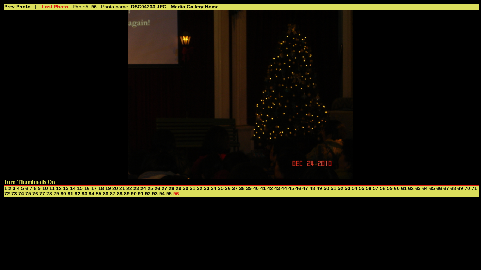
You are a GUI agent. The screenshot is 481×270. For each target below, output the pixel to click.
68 (453, 188)
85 (98, 194)
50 (326, 188)
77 (42, 194)
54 (354, 188)
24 (143, 188)
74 (21, 194)
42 (270, 188)
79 (56, 194)
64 (425, 188)
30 (185, 188)
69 (460, 188)
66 (439, 188)
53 (347, 188)
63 (418, 188)
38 (242, 188)
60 (397, 188)
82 (77, 194)
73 (14, 194)
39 (249, 188)
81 (70, 194)
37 (235, 188)
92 (148, 194)
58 (383, 188)
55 (361, 188)
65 (432, 188)
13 (66, 188)
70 (467, 188)
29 (178, 188)
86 (105, 194)
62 (411, 188)
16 (87, 188)
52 (340, 188)
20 (115, 188)
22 (129, 188)
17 (94, 188)
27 (164, 188)
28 (171, 188)
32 (199, 188)
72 (7, 194)
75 (28, 194)
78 (49, 194)
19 (108, 188)
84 (91, 194)
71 (474, 188)
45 (291, 188)
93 (155, 194)
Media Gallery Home (195, 6)
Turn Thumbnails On (29, 182)
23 (136, 188)
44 (284, 188)
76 (35, 194)
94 (162, 194)
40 (256, 188)
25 (150, 188)
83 (84, 194)
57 (376, 188)
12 (59, 188)
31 (192, 188)
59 (390, 188)
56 (368, 188)
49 (319, 188)
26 (157, 188)
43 (277, 188)
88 (120, 194)
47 (305, 188)
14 (73, 188)
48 (312, 188)
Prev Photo (17, 6)
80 (63, 194)
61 (404, 188)
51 (333, 188)
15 (80, 188)
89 (127, 194)
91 (141, 194)
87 (112, 194)
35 (221, 188)
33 (207, 188)
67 (446, 188)
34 (214, 188)
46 (298, 188)
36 (228, 188)
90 (134, 194)
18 (101, 188)
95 (169, 194)
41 (263, 188)
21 (122, 188)
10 (45, 188)
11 (52, 188)
